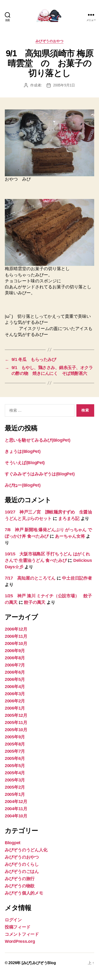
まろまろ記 (69, 518)
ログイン (13, 919)
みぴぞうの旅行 (20, 878)
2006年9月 (15, 650)
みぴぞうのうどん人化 (26, 850)
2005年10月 (16, 729)
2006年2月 (15, 701)
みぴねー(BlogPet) (23, 485)
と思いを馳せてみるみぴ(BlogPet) (37, 440)
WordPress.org (20, 941)
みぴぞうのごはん (22, 871)
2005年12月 (16, 715)
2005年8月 (15, 744)
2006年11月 (16, 636)
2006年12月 (16, 629)
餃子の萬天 (34, 602)
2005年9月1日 (64, 85)
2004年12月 (16, 801)
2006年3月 (15, 693)
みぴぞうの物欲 (20, 885)
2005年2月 (15, 787)
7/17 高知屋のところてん (30, 578)
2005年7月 (15, 751)
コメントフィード (22, 934)
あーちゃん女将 (70, 536)
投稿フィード (17, 927)
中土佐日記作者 (77, 578)
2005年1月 (15, 794)
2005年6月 (15, 758)
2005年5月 (15, 765)
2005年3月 (15, 780)
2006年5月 (15, 679)
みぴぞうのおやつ (49, 41)
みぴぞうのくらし (22, 864)
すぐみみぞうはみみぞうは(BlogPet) (39, 474)
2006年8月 (15, 657)
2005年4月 (15, 772)
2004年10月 (16, 816)
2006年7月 (15, 665)
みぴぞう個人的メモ (24, 893)
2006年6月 (15, 672)
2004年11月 (16, 808)
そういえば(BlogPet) (25, 462)
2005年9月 (15, 736)
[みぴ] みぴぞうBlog (39, 963)
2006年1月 (15, 708)
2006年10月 (16, 643)
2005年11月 (16, 722)
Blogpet (12, 842)
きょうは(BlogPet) (23, 451)
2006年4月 (15, 686)
